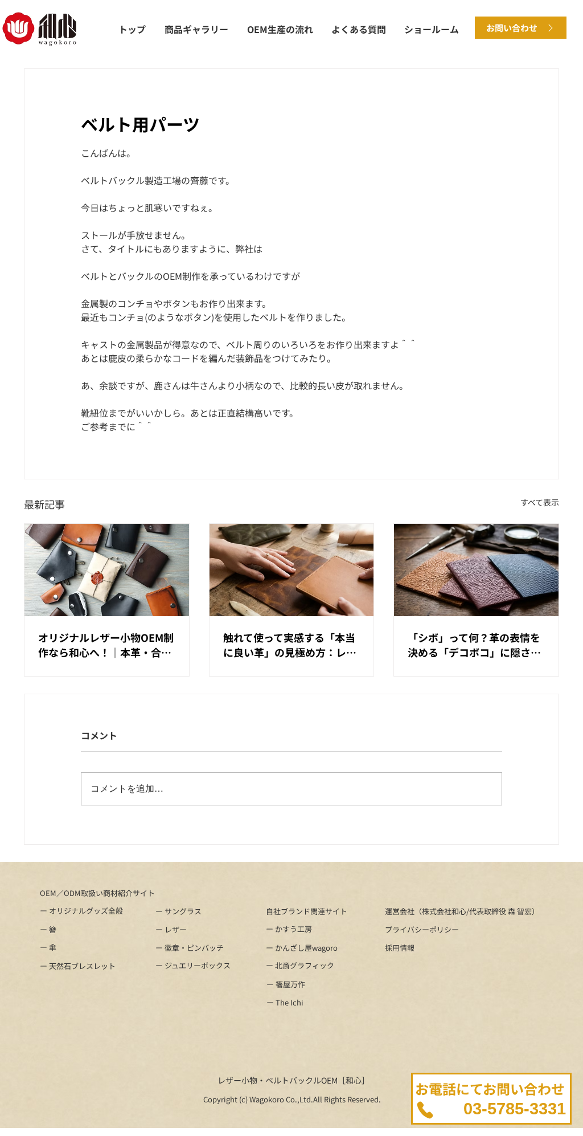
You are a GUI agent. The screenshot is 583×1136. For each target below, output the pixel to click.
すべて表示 (539, 502)
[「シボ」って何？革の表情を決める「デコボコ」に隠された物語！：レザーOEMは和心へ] (476, 570)
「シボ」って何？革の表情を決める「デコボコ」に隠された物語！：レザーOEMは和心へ (475, 644)
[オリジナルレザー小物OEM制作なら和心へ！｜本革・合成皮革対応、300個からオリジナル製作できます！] (106, 570)
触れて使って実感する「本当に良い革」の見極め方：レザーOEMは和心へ (289, 644)
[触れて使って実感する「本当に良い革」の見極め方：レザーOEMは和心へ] (292, 570)
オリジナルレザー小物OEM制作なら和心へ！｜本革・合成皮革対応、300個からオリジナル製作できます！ (106, 644)
